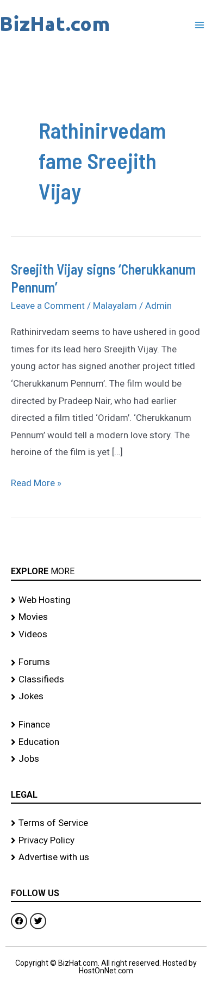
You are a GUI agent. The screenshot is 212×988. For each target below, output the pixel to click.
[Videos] (106, 634)
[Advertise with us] (106, 857)
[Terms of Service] (106, 823)
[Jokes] (106, 696)
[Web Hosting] (106, 600)
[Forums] (106, 662)
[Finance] (106, 725)
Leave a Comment (48, 305)
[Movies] (106, 617)
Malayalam (115, 305)
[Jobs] (106, 759)
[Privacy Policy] (106, 840)
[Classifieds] (106, 679)
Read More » (36, 481)
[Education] (106, 742)
